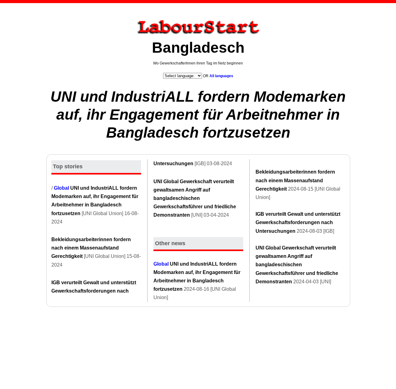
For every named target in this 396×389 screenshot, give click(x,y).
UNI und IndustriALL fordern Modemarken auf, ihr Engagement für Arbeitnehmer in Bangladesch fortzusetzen (198, 114)
